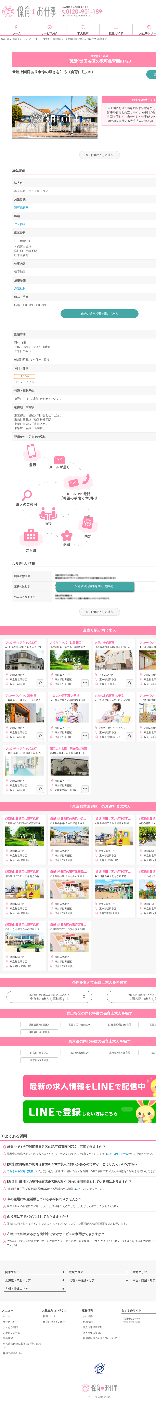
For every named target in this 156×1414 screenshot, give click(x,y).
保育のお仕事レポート (55, 1321)
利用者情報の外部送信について (100, 1338)
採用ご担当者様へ (13, 1353)
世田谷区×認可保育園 (119, 1024)
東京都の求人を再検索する (49, 999)
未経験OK (25, 241)
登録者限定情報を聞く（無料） (95, 586)
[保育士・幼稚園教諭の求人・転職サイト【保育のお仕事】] (29, 11)
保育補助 (20, 224)
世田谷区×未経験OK (79, 1024)
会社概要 (88, 1316)
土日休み (24, 376)
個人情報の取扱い (92, 1332)
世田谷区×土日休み (39, 1024)
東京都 (46, 39)
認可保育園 (21, 207)
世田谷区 (57, 39)
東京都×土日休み (39, 1052)
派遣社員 (20, 288)
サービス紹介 (10, 1321)
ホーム (6, 1316)
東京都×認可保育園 (119, 1052)
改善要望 (8, 1338)
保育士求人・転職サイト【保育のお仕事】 (20, 39)
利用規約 (88, 1321)
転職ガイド (49, 1316)
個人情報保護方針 (92, 1327)
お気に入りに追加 (102, 155)
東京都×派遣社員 (39, 1060)
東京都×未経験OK (79, 1052)
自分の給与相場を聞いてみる (99, 313)
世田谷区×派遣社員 (39, 1032)
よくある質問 (10, 1327)
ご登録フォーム (11, 1332)
